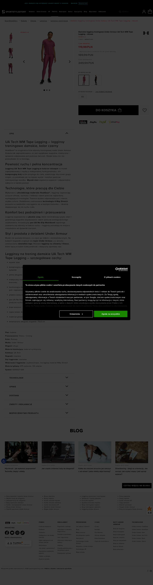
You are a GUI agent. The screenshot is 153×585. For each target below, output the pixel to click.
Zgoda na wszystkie (111, 314)
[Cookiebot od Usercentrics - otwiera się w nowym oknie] (117, 269)
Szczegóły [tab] (76, 277)
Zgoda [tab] (41, 277)
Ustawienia (75, 314)
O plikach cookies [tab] (112, 277)
